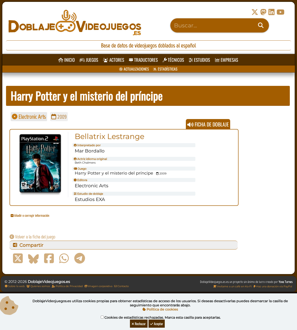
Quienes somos (40, 286)
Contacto (123, 286)
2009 (61, 116)
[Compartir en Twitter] (18, 258)
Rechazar (140, 323)
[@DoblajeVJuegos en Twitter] (255, 12)
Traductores (145, 59)
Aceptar (158, 323)
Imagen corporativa (99, 286)
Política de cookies (162, 309)
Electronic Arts (31, 116)
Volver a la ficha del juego (34, 236)
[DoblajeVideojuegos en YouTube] (280, 12)
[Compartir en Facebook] (49, 258)
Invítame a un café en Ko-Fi (234, 286)
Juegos (91, 59)
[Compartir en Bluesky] (33, 258)
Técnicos (175, 59)
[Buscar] (261, 25)
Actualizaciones (136, 69)
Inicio (69, 59)
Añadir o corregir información (31, 215)
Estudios (201, 59)
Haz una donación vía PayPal (273, 286)
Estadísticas (167, 69)
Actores (116, 59)
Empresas (229, 59)
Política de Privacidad (69, 286)
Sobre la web (16, 286)
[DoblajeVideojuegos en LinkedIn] (271, 12)
